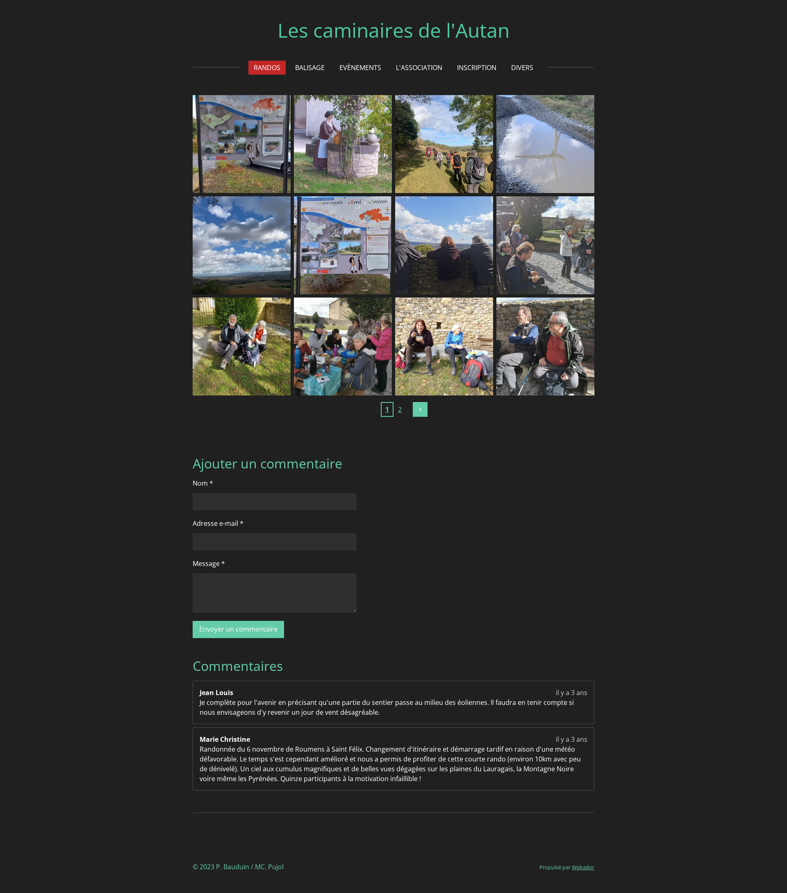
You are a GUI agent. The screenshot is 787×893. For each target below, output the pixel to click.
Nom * (203, 483)
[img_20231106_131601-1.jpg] (545, 245)
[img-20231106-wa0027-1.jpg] (343, 144)
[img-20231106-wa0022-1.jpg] (343, 245)
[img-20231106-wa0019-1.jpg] (241, 144)
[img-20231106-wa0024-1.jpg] (444, 346)
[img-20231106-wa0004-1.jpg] (444, 144)
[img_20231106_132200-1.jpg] (444, 245)
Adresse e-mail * (218, 523)
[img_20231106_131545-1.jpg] (343, 346)
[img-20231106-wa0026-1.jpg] (241, 346)
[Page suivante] (420, 409)
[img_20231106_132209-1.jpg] (545, 346)
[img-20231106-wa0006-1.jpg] (241, 245)
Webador (583, 867)
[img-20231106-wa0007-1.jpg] (545, 144)
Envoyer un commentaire (238, 629)
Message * (209, 563)
